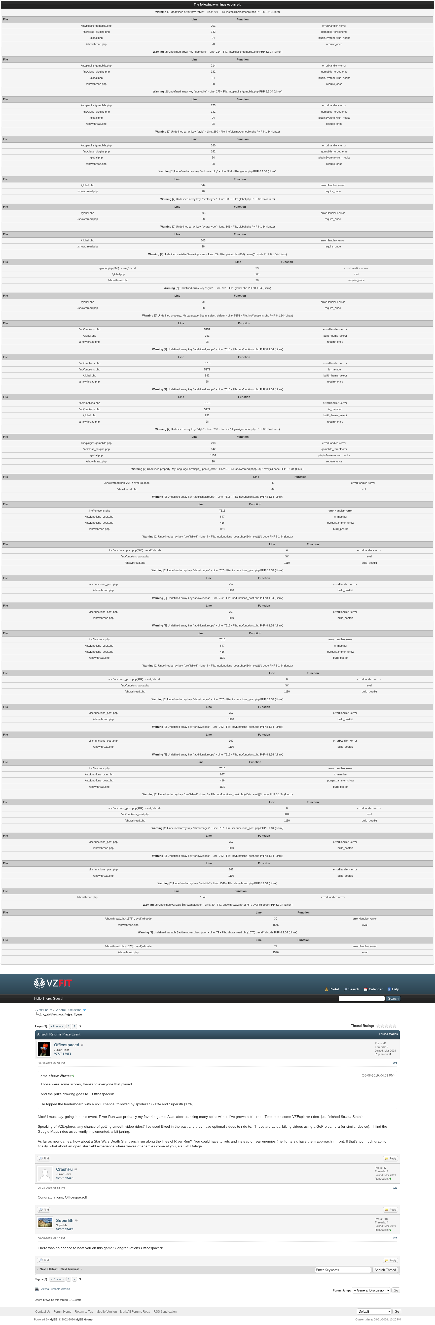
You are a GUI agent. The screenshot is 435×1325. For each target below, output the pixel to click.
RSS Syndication (165, 1311)
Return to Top (84, 1311)
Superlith (65, 1220)
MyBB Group (84, 1319)
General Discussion (68, 1010)
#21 (395, 1063)
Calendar (376, 989)
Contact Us (42, 1311)
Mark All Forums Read (135, 1311)
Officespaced (66, 1045)
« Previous (57, 1026)
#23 (395, 1238)
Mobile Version (106, 1311)
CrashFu (64, 1169)
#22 (395, 1187)
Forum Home (62, 1311)
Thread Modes (388, 1033)
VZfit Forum (44, 1010)
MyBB (53, 1319)
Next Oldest (48, 1269)
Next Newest (69, 1269)
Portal (334, 989)
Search (353, 989)
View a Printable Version (55, 1288)
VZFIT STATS (62, 1053)
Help (395, 989)
